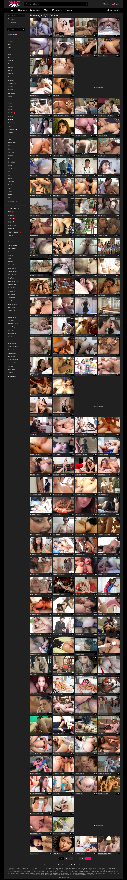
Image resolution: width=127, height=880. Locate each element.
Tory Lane (11, 330)
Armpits (100, 793)
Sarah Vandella (12, 304)
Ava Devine (11, 314)
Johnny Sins (11, 310)
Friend (106, 753)
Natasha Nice (12, 288)
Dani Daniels (12, 343)
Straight (106, 4)
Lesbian (10, 132)
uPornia (10, 218)
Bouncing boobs (34, 813)
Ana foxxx (100, 753)
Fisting (100, 434)
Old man (78, 155)
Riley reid (78, 474)
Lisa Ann (10, 366)
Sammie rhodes (87, 694)
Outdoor (32, 255)
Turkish (78, 115)
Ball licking (56, 215)
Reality (35, 714)
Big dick (10, 67)
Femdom (105, 793)
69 (31, 574)
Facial (10, 103)
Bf (8, 64)
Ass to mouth (79, 454)
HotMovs (10, 225)
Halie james (79, 694)
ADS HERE (58, 10)
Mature (10, 146)
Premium (69, 10)
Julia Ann (10, 255)
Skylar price (56, 195)
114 (82, 858)
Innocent (55, 654)
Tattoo (82, 594)
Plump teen (85, 175)
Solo (9, 175)
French (10, 113)
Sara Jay (10, 372)
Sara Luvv (11, 252)
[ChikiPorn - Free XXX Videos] (14, 3)
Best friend (101, 773)
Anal (9, 44)
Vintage (10, 194)
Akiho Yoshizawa (13, 281)
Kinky (31, 594)
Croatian (78, 235)
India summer (56, 574)
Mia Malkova (12, 333)
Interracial (55, 315)
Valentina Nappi (13, 323)
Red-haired (11, 162)
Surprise (55, 375)
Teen (9, 188)
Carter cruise (56, 753)
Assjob (32, 434)
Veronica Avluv (12, 284)
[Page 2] (88, 858)
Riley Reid (11, 278)
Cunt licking (11, 90)
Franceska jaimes (103, 714)
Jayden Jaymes (13, 346)
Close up (78, 614)
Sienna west (79, 36)
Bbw (9, 57)
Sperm (60, 494)
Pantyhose (61, 733)
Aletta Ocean (12, 307)
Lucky (9, 139)
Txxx (50, 36)
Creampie (55, 554)
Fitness (110, 714)
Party (104, 255)
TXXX (9, 212)
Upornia (72, 514)
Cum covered (34, 793)
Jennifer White (12, 363)
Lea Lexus (11, 340)
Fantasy (78, 853)
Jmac (9, 258)
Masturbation (12, 142)
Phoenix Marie (12, 265)
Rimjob (10, 165)
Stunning (10, 185)
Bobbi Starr (11, 369)
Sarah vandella (34, 115)
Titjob (41, 813)
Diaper (62, 594)
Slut (54, 454)
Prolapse (55, 75)
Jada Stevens (12, 353)
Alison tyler (33, 414)
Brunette (58, 55)
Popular (12, 15)
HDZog (10, 222)
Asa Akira (11, 301)
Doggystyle (64, 175)
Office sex (11, 152)
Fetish (10, 109)
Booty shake (101, 375)
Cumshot (10, 87)
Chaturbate (33, 135)
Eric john (32, 474)
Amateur (10, 41)
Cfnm (54, 514)
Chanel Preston (12, 350)
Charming (11, 80)
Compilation (33, 275)
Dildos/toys (11, 93)
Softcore (10, 172)
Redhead (83, 135)
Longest (13, 22)
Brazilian (59, 853)
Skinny (83, 235)
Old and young (102, 115)
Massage (66, 115)
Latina (54, 853)
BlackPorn (94, 135)
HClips (10, 215)
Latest (12, 19)
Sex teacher (33, 494)
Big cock (64, 36)
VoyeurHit (11, 228)
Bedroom (10, 60)
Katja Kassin (11, 297)
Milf (104, 295)
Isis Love (10, 261)
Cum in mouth (84, 55)
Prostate (78, 55)
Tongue (85, 36)
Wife (9, 198)
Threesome (33, 75)
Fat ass (10, 106)
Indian (62, 574)
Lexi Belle (11, 320)
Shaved (10, 168)
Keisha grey (101, 474)
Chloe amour (33, 833)
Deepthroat (79, 375)
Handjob (32, 195)
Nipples (10, 149)
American (11, 34)
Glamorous (61, 375)
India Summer (12, 271)
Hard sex (10, 116)
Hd (9, 119)
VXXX (72, 36)
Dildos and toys (34, 634)
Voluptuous (40, 414)
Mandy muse (56, 594)
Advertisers (62, 865)
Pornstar (10, 155)
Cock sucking (12, 83)
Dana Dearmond (13, 359)
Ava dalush (79, 175)
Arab (54, 135)
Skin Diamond (12, 337)
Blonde (10, 77)
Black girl (10, 73)
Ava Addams (12, 317)
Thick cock (11, 191)
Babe (9, 54)
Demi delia (33, 395)
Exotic (10, 100)
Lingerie (10, 136)
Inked (9, 126)
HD (47, 10)
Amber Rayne (12, 327)
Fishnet (39, 694)
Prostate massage (58, 115)
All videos (23, 10)
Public (54, 235)
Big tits (10, 70)
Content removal (50, 865)
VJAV (9, 235)
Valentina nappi (57, 36)
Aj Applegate (12, 356)
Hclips (49, 55)
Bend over (56, 335)
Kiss (82, 514)
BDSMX (49, 674)
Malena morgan (102, 594)
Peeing (36, 95)
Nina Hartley (11, 248)
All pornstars (12, 376)
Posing (100, 614)
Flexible (32, 773)
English (116, 4)
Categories (36, 10)
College (38, 36)
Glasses (62, 195)
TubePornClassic (13, 232)
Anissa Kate (11, 294)
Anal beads (38, 753)
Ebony (10, 96)
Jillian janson (56, 175)
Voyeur (58, 534)
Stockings (11, 181)
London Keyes (12, 245)
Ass (9, 51)
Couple (39, 135)
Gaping (103, 36)
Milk (54, 534)
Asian (9, 47)
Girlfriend (100, 534)
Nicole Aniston (12, 274)
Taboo (37, 474)
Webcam (32, 36)
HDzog (72, 594)
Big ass (32, 175)
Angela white (56, 714)
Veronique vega (102, 853)
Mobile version (76, 865)
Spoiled (10, 178)
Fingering (38, 195)
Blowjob (105, 235)
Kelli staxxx (56, 474)
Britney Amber (12, 268)
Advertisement (98, 87)
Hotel (109, 594)
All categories (12, 201)
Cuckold (100, 694)
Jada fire (32, 295)
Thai (99, 36)
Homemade (11, 123)
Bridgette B (11, 291)
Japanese (11, 129)
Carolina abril (34, 235)
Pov (9, 159)
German (100, 295)
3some (10, 38)
